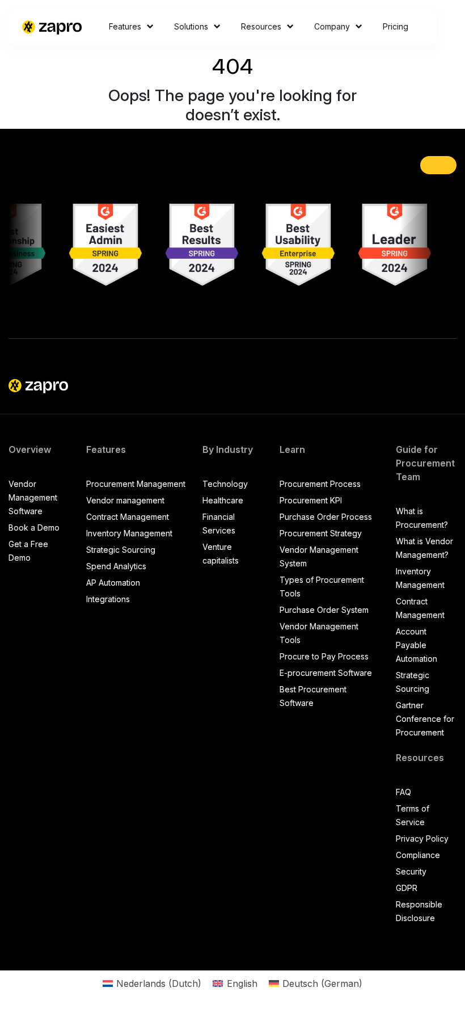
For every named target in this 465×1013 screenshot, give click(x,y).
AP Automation (113, 582)
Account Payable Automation (416, 645)
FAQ (403, 792)
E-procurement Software (326, 673)
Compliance (418, 855)
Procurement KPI (311, 500)
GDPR (406, 888)
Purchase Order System (324, 610)
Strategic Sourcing (120, 549)
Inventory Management (129, 533)
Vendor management (125, 500)
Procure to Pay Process (324, 656)
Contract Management (127, 517)
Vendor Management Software (33, 497)
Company (332, 26)
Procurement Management (135, 484)
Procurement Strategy (321, 533)
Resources (261, 26)
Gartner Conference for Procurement (425, 718)
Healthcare (222, 500)
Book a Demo (34, 527)
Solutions (191, 26)
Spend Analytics (116, 566)
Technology (225, 484)
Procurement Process (320, 484)
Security (411, 871)
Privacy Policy (422, 838)
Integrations (108, 599)
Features (125, 26)
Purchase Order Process (326, 517)
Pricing (395, 26)
